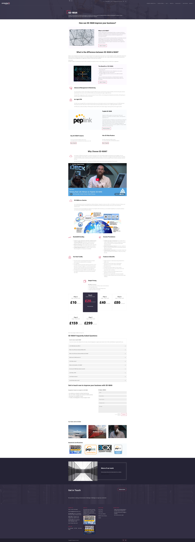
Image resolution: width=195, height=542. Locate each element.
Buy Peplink (73, 143)
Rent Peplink (106, 143)
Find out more (122, 489)
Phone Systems (160, 3)
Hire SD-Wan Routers (108, 135)
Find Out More (106, 128)
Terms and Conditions (102, 513)
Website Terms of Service (102, 515)
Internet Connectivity (151, 3)
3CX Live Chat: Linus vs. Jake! (119, 515)
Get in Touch (102, 45)
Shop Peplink (185, 3)
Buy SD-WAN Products (77, 136)
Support (190, 3)
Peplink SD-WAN (107, 111)
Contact (99, 517)
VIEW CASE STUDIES (105, 474)
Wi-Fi (166, 3)
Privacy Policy (100, 509)
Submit (124, 414)
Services (171, 3)
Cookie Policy (100, 511)
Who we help (177, 3)
